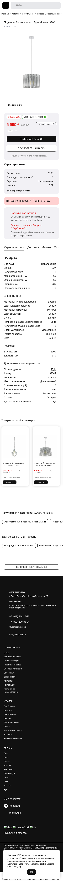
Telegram (14, 805)
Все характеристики (18, 190)
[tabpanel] (31, 62)
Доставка (33, 247)
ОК (31, 872)
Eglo (53, 369)
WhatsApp (14, 812)
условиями (12, 858)
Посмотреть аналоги (31, 148)
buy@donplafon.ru (17, 635)
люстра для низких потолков (19, 545)
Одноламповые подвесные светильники (25, 521)
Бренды (8, 748)
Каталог (8, 701)
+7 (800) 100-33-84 (19, 622)
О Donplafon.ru (12, 647)
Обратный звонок (17, 627)
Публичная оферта (15, 833)
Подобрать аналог (31, 139)
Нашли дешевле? (46, 124)
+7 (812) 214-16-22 (19, 616)
